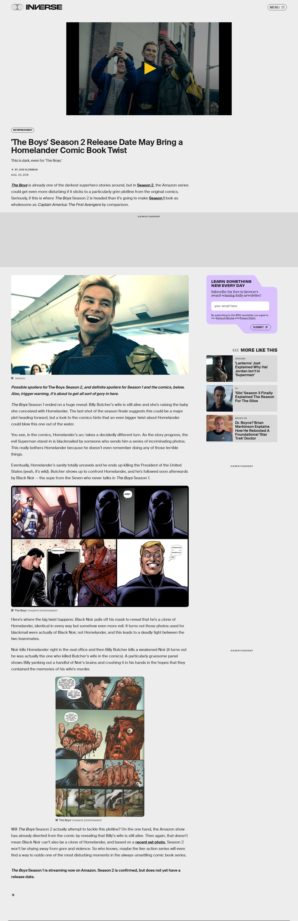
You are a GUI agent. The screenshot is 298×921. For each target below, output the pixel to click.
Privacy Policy (248, 318)
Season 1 (157, 198)
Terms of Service (224, 318)
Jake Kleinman (28, 169)
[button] (149, 68)
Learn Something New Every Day (231, 283)
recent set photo (150, 842)
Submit (258, 327)
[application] (149, 68)
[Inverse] (44, 7)
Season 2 (145, 185)
